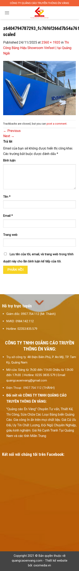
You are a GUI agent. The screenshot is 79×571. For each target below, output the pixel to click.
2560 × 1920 (51, 42)
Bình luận (9, 160)
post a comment (57, 123)
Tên (7, 196)
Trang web (10, 235)
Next (8, 136)
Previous (12, 131)
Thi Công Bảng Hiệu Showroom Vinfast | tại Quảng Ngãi (37, 47)
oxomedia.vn (42, 565)
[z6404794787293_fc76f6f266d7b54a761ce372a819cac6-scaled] (39, 88)
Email (8, 216)
